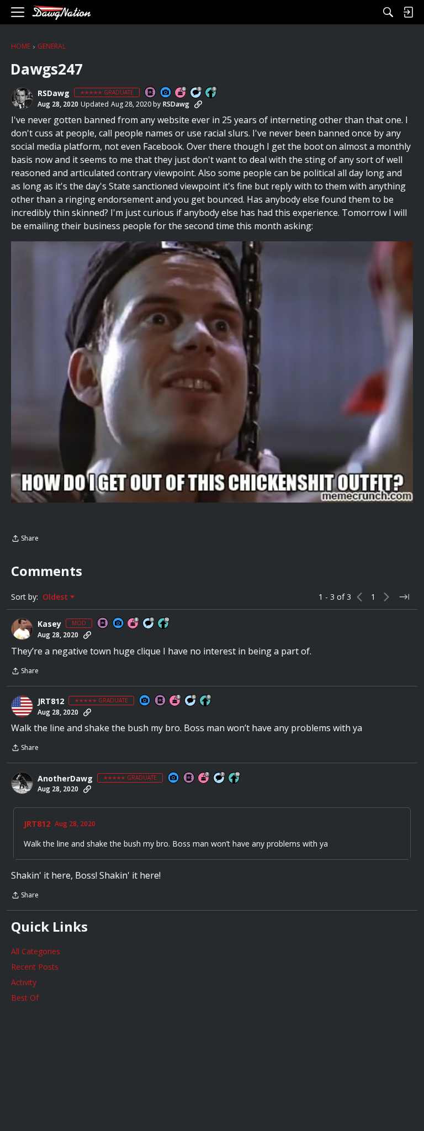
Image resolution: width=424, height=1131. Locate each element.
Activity (23, 982)
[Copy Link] (198, 104)
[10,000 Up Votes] (164, 624)
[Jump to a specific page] (404, 597)
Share (25, 539)
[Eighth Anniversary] (133, 624)
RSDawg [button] (54, 93)
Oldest (56, 597)
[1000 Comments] (196, 93)
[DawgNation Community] (61, 12)
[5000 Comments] (219, 778)
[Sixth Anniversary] (181, 93)
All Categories (35, 951)
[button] (22, 98)
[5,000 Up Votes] (211, 93)
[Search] (388, 12)
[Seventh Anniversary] (204, 778)
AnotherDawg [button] (65, 779)
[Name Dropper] (150, 93)
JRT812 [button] (51, 701)
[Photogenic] (166, 93)
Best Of (25, 997)
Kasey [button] (49, 624)
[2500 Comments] (191, 701)
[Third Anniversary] (175, 701)
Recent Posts (35, 966)
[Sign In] (408, 12)
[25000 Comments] (149, 624)
